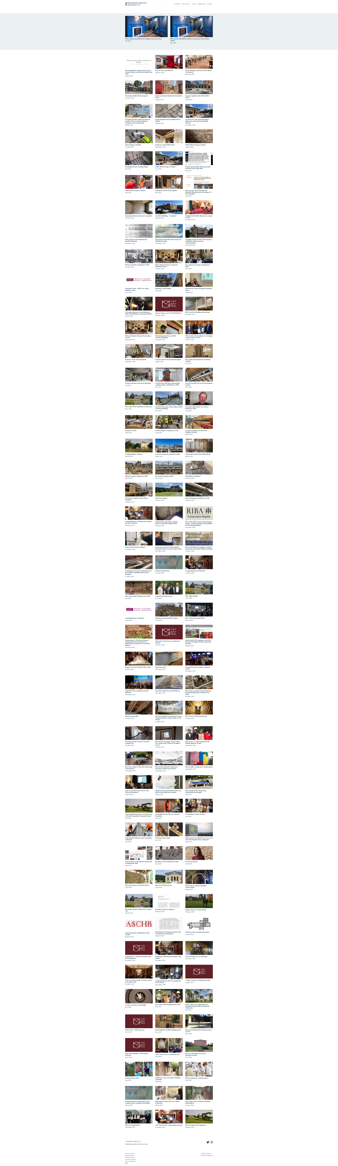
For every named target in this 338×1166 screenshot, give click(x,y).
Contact (209, 4)
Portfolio (177, 4)
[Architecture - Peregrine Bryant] (136, 2)
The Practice (186, 4)
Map (126, 1163)
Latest (194, 4)
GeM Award (201, 4)
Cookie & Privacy (206, 1154)
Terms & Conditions (207, 1155)
